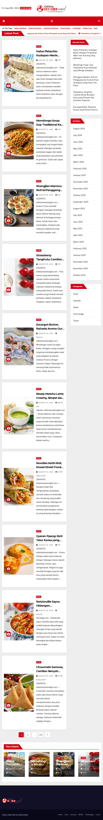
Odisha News (23, 815)
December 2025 (80, 182)
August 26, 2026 (46, 195)
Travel (76, 321)
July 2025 (77, 215)
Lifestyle (77, 301)
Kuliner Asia (87, 28)
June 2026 (78, 142)
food (95, 28)
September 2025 (80, 202)
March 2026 (78, 162)
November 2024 (80, 268)
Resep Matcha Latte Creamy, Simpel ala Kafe (49, 398)
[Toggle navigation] (52, 21)
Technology (78, 314)
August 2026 (79, 129)
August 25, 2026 (46, 264)
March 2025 (78, 242)
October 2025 (79, 195)
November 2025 (80, 189)
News (76, 307)
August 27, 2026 (46, 129)
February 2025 (80, 248)
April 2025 (78, 235)
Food (39, 46)
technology (77, 28)
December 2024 (80, 262)
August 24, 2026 (46, 333)
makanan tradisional (51, 28)
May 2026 (77, 149)
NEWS (80, 815)
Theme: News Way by (10, 815)
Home (60, 815)
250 (41, 735)
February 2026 (80, 169)
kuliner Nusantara (35, 28)
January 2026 (79, 175)
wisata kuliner (65, 28)
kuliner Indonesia (20, 28)
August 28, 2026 (46, 60)
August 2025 (79, 209)
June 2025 (78, 222)
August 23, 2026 (46, 610)
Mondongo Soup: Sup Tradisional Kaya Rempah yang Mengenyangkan (85, 68)
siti (59, 60)
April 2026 (78, 155)
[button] (99, 21)
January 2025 (79, 255)
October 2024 (79, 275)
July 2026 (77, 135)
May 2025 (77, 228)
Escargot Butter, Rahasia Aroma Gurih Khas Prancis (50, 328)
